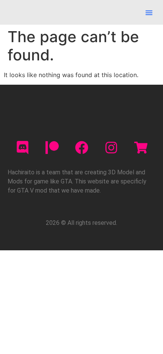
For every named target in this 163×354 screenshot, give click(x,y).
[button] (149, 12)
